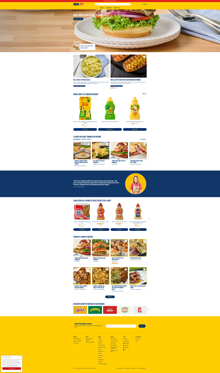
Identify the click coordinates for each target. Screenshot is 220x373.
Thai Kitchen (101, 359)
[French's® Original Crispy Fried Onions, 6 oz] (82, 211)
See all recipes (142, 139)
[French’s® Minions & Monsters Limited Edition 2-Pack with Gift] (85, 108)
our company (114, 338)
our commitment (114, 341)
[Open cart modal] (146, 4)
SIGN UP (142, 326)
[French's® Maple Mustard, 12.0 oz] (119, 211)
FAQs (137, 341)
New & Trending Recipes (89, 339)
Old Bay (100, 353)
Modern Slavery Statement (114, 348)
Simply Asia (100, 355)
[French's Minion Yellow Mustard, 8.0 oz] (135, 108)
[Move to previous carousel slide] (71, 155)
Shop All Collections (102, 363)
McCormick (100, 351)
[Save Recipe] (142, 4)
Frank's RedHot (101, 345)
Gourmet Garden (101, 347)
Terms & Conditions (120, 368)
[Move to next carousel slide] (148, 155)
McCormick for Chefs (114, 351)
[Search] (96, 4)
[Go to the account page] (144, 4)
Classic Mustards (77, 338)
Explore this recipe (84, 47)
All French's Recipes (90, 342)
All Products (76, 343)
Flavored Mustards (77, 341)
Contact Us (138, 338)
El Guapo (100, 341)
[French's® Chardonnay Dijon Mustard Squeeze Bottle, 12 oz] (138, 211)
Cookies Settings (11, 368)
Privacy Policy (127, 368)
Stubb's (99, 357)
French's (100, 343)
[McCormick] (80, 310)
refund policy (114, 345)
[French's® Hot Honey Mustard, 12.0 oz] (100, 211)
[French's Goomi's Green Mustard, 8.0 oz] (110, 108)
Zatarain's (100, 361)
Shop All (144, 93)
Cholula (99, 338)
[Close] (21, 357)
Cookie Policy (133, 368)
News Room (113, 343)
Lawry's (99, 349)
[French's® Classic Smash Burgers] (76, 47)
